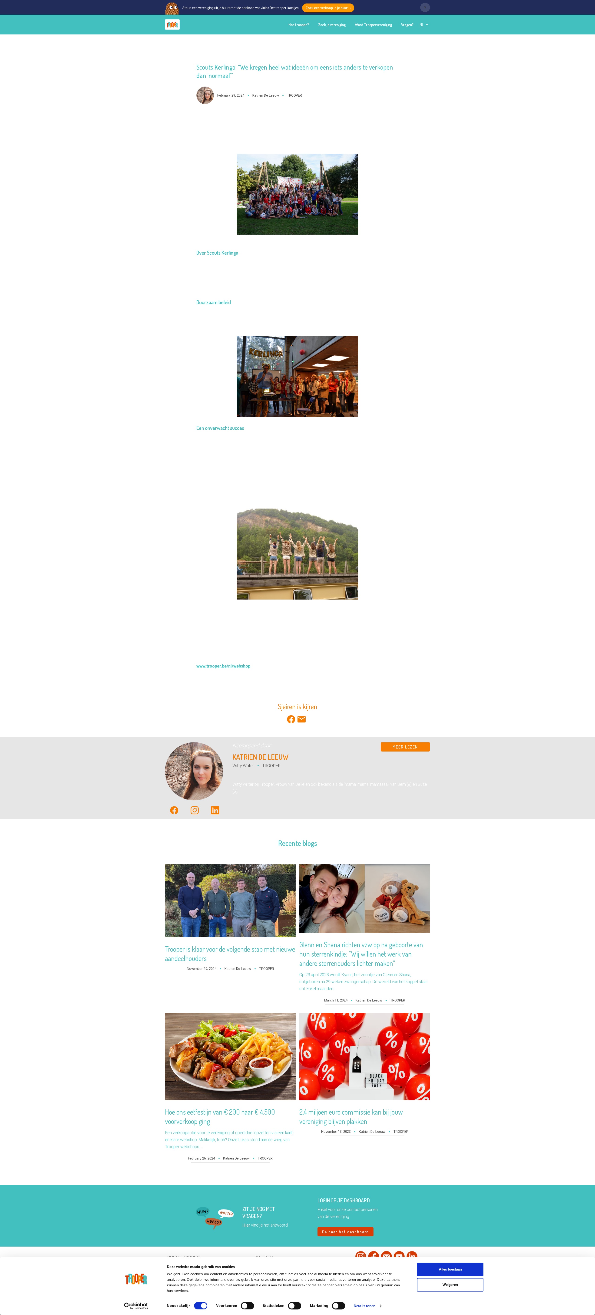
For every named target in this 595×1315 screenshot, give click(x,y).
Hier (246, 1225)
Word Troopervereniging (373, 24)
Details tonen (364, 1306)
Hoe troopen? (298, 24)
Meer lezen (405, 746)
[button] (424, 24)
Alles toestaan (450, 1269)
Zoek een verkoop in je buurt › (328, 8)
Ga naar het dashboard (345, 1231)
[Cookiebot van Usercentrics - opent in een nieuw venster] (136, 1305)
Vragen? (407, 24)
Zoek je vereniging (332, 24)
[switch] (247, 1305)
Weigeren (450, 1285)
